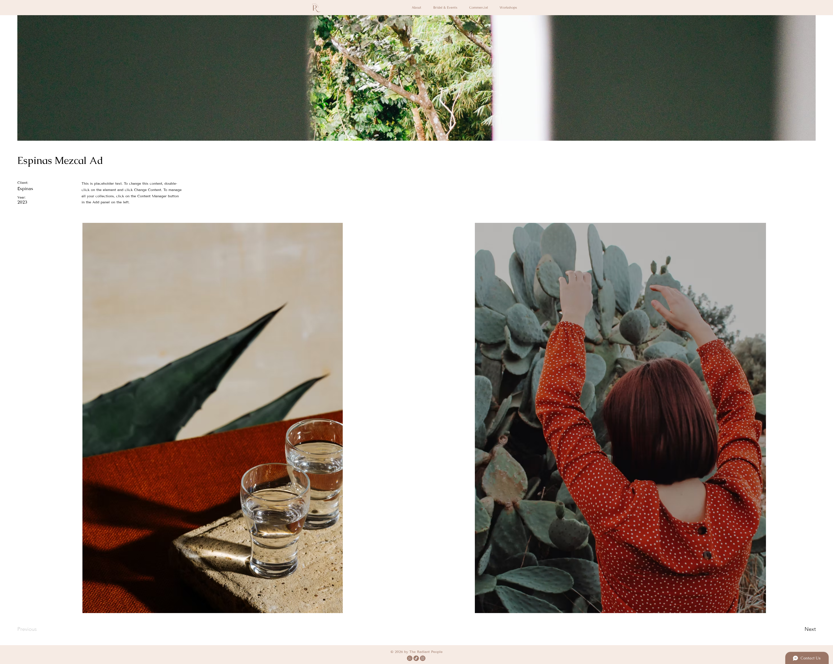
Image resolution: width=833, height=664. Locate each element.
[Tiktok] (416, 658)
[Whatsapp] (409, 658)
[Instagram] (422, 658)
